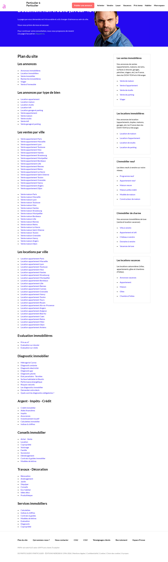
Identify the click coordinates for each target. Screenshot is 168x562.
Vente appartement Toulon (32, 177)
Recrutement (121, 540)
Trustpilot (55, 548)
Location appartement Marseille (34, 261)
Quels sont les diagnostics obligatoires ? (37, 393)
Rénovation (26, 476)
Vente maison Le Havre (30, 227)
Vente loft (25, 121)
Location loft (26, 107)
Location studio (27, 105)
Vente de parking (127, 94)
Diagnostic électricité (29, 368)
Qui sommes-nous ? (41, 540)
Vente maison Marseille (30, 197)
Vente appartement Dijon (31, 188)
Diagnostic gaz (27, 371)
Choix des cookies (113, 553)
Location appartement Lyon (32, 264)
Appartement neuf (127, 180)
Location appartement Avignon (34, 311)
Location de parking (128, 147)
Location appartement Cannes (33, 289)
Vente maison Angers (30, 241)
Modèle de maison (127, 194)
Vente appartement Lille (31, 163)
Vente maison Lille (28, 219)
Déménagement (27, 455)
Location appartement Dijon (33, 324)
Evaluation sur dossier (30, 345)
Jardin (23, 481)
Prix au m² (25, 342)
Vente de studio (126, 90)
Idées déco (25, 492)
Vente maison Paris (29, 194)
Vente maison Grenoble (31, 235)
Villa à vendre (125, 228)
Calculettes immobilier (30, 421)
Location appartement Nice (32, 269)
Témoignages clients (101, 540)
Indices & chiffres (28, 424)
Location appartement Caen (32, 316)
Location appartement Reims (33, 319)
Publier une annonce (83, 5)
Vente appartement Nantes (32, 152)
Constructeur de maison (130, 199)
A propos (125, 553)
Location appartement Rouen (33, 302)
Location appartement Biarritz (33, 313)
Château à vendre (127, 237)
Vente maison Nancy (29, 238)
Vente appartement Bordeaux (33, 161)
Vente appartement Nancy (32, 183)
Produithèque (26, 495)
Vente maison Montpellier (32, 213)
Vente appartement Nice (31, 150)
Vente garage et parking (31, 124)
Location (24, 442)
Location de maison (128, 133)
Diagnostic (25, 524)
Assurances (25, 416)
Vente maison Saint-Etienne (32, 230)
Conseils (24, 487)
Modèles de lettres (28, 461)
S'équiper (25, 484)
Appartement (125, 282)
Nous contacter (62, 540)
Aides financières (28, 410)
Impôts (24, 413)
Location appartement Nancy (33, 294)
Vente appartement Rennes (32, 166)
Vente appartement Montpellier (34, 158)
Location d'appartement (130, 138)
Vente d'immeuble (28, 84)
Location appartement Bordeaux (34, 280)
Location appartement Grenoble (34, 291)
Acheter (100, 5)
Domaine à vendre (127, 241)
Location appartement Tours (33, 300)
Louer (118, 5)
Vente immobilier (28, 76)
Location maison (28, 102)
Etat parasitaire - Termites (31, 376)
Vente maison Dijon (29, 244)
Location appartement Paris (32, 258)
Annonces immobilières (30, 70)
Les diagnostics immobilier (32, 387)
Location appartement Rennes (33, 286)
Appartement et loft (128, 232)
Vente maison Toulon (29, 232)
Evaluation (25, 521)
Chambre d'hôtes (127, 296)
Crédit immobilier (28, 408)
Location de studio (127, 142)
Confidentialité (92, 553)
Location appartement (30, 99)
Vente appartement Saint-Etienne (35, 174)
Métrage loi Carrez (28, 362)
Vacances (127, 5)
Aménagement (27, 479)
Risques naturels (28, 384)
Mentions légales (79, 553)
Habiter (148, 5)
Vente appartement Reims (32, 169)
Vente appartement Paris (31, 139)
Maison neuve (126, 185)
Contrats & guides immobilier (33, 458)
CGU (76, 540)
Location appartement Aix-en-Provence (37, 305)
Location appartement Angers (33, 308)
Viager (23, 81)
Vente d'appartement (129, 85)
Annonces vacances (128, 277)
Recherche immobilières (31, 79)
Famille (24, 450)
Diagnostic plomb (28, 373)
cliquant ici (39, 33)
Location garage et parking (32, 110)
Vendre (110, 5)
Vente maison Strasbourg (31, 210)
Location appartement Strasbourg (35, 275)
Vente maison (26, 116)
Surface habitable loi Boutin (32, 379)
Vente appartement (29, 113)
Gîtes (122, 291)
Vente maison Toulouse (30, 202)
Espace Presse (139, 540)
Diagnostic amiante (29, 365)
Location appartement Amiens (33, 327)
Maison (123, 287)
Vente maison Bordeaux (31, 216)
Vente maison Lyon (29, 199)
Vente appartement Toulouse (33, 147)
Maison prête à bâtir (128, 190)
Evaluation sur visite (29, 348)
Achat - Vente (26, 439)
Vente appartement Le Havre (33, 172)
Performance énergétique (31, 382)
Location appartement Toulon (33, 297)
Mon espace (159, 5)
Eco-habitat (26, 490)
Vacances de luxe (127, 246)
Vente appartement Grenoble (33, 180)
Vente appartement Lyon (31, 144)
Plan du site (23, 540)
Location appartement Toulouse (34, 267)
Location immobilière (29, 73)
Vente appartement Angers (32, 185)
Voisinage (25, 447)
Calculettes (25, 510)
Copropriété (26, 444)
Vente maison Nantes (30, 208)
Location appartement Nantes (33, 272)
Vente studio (26, 118)
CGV (85, 540)
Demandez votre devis (30, 390)
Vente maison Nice (28, 205)
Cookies (102, 553)
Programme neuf (127, 176)
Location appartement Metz (32, 322)
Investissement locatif (30, 418)
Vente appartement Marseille (33, 141)
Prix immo (138, 5)
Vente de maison (127, 81)
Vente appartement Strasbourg (34, 155)
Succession (25, 453)
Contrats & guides (28, 515)
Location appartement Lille (32, 283)
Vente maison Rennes (30, 222)
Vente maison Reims (29, 224)
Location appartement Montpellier (35, 278)
